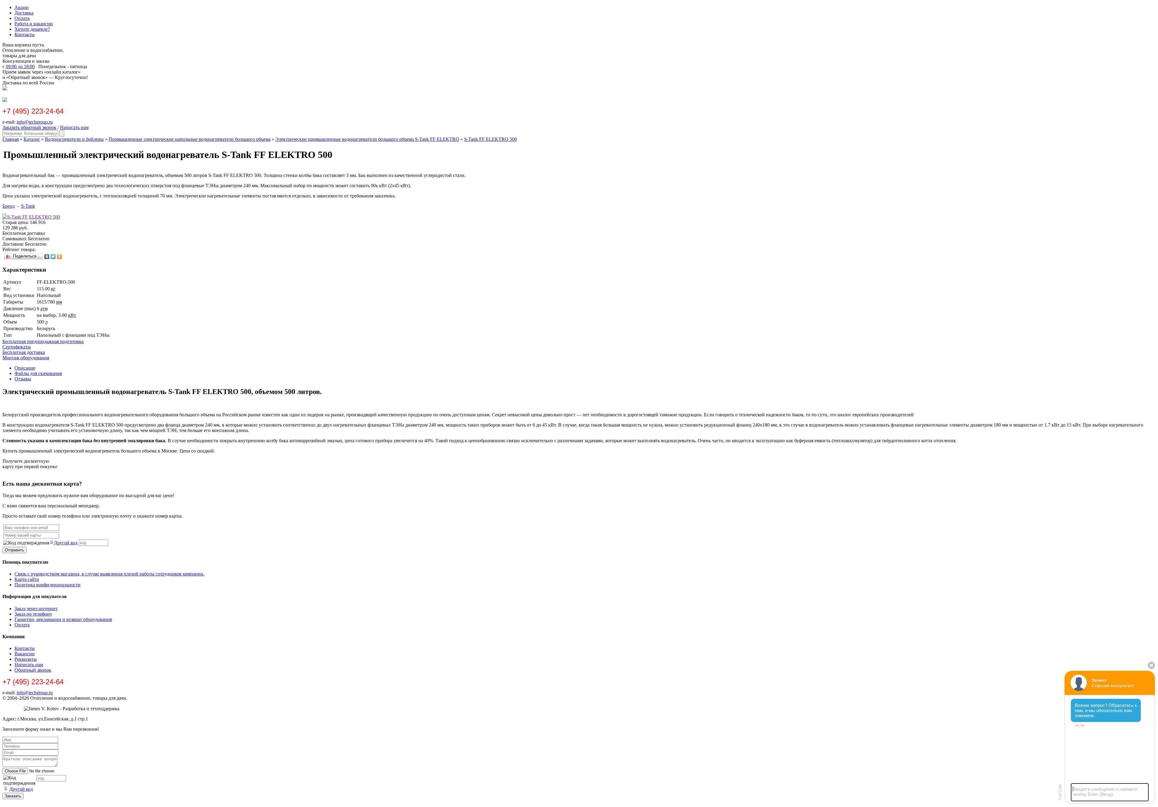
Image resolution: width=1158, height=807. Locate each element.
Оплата (22, 18)
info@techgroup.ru (35, 122)
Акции (21, 7)
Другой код (66, 542)
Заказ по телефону (33, 613)
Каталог (32, 139)
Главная (10, 139)
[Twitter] (53, 256)
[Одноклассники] (59, 256)
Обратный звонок (32, 670)
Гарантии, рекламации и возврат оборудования (63, 619)
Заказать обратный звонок (29, 127)
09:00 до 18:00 (20, 66)
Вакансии (24, 653)
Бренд (8, 206)
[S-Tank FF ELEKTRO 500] (31, 216)
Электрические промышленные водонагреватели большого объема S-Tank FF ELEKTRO (367, 139)
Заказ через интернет (36, 608)
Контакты (24, 34)
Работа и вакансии (33, 23)
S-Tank (28, 206)
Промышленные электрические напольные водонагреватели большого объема (190, 139)
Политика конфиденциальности (47, 584)
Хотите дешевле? (32, 29)
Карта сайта (26, 579)
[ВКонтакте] (47, 256)
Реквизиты (25, 659)
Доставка (23, 12)
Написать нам (74, 127)
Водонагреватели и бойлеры (74, 139)
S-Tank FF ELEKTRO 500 (490, 139)
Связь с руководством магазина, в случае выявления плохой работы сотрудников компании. (109, 573)
